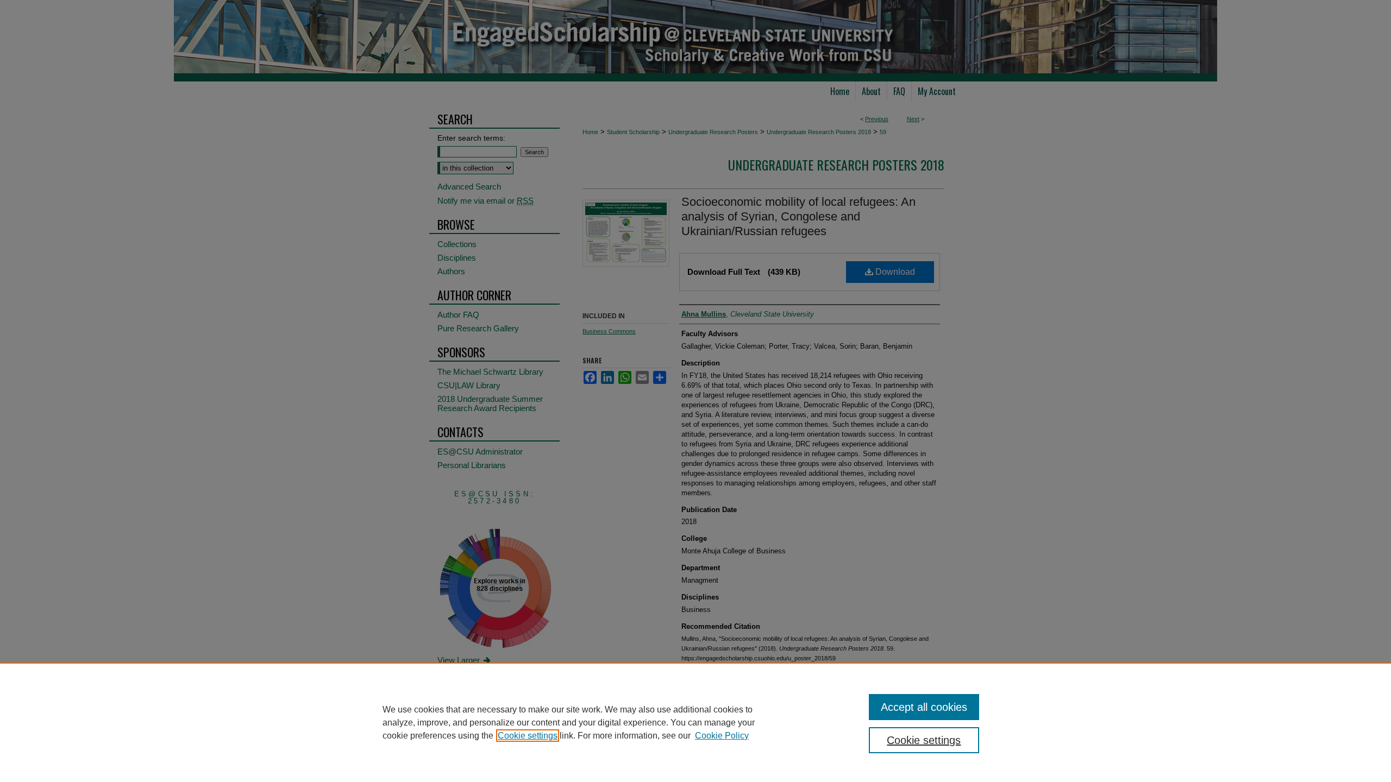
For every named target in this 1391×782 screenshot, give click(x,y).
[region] (695, 722)
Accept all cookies (924, 707)
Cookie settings (527, 735)
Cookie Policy (722, 735)
